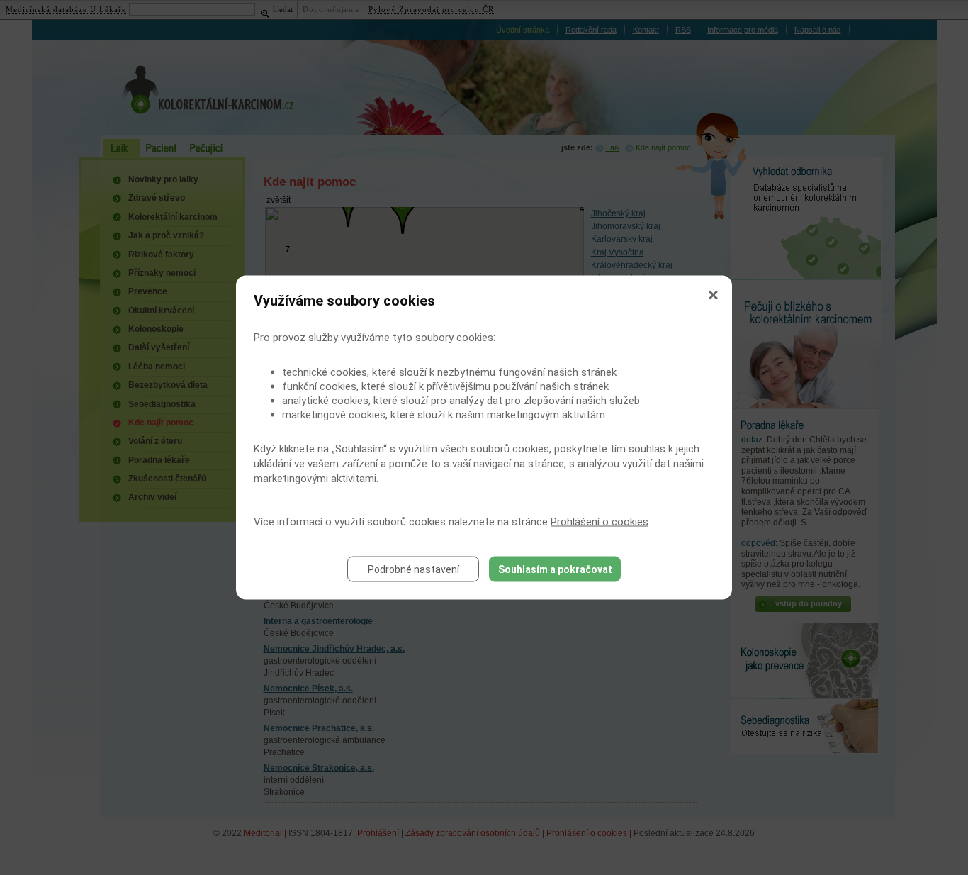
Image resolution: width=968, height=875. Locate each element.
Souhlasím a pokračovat (555, 569)
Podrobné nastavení (413, 569)
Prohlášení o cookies (599, 521)
